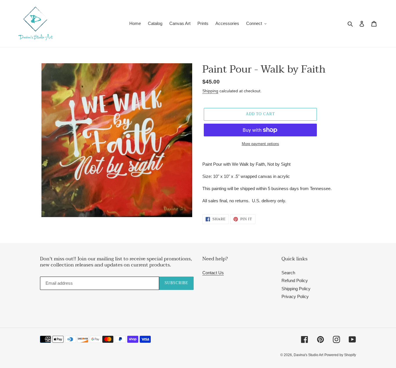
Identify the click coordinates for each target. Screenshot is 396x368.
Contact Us (213, 272)
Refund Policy (294, 280)
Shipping (210, 91)
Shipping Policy (295, 288)
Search (288, 272)
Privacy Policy (295, 296)
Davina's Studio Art (308, 355)
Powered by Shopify (340, 355)
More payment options (260, 144)
